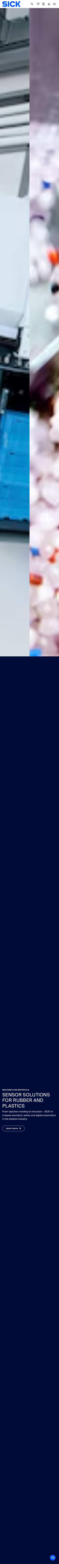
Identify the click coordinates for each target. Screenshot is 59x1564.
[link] (11, 4)
